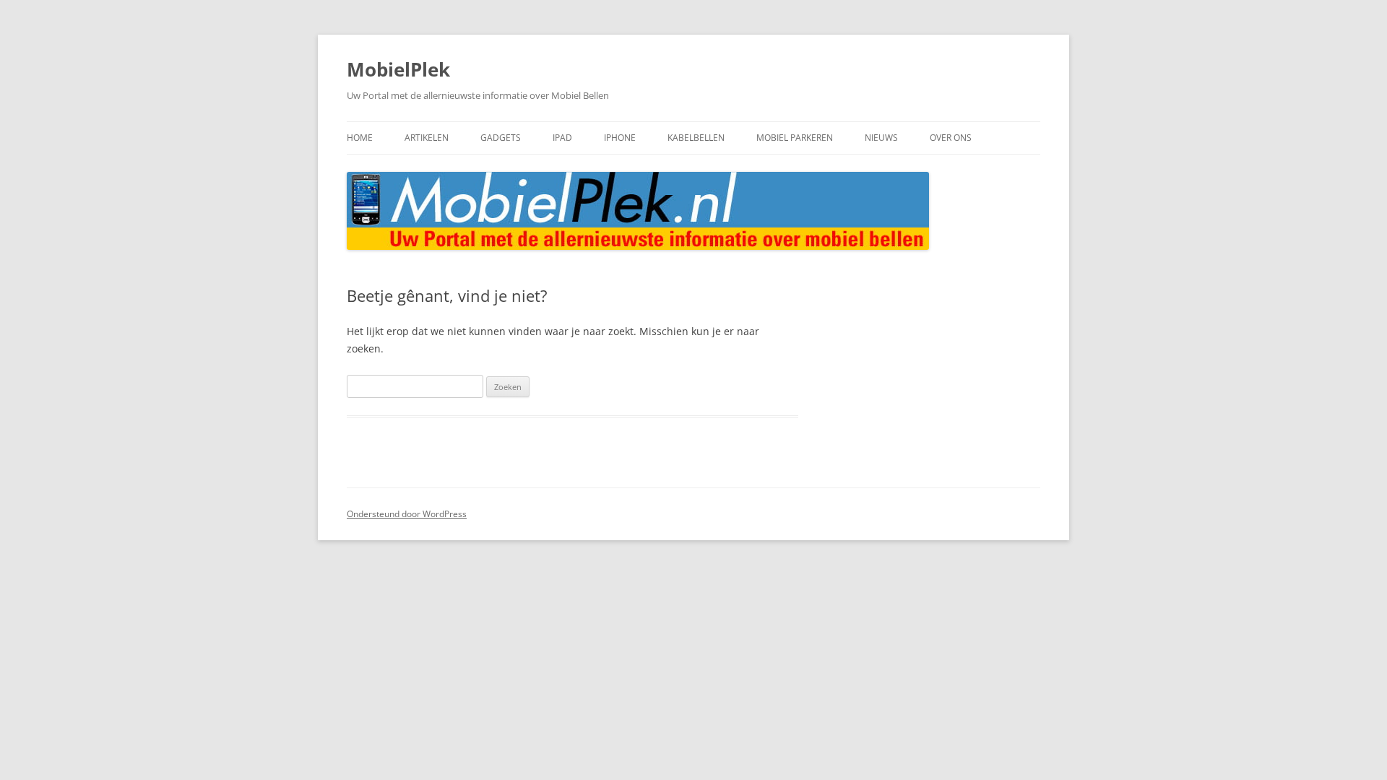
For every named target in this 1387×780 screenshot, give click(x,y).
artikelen (427, 137)
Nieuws (881, 137)
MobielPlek (398, 69)
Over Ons (951, 137)
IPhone (620, 137)
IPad (562, 137)
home (360, 137)
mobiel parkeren (794, 137)
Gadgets (500, 137)
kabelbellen (696, 137)
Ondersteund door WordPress (407, 514)
